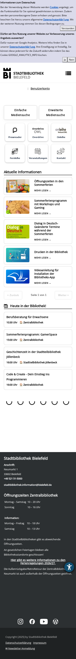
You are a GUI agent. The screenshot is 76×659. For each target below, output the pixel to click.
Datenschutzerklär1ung (56, 19)
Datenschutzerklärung (18, 642)
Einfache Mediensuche (20, 112)
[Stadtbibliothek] (23, 73)
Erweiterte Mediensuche (55, 112)
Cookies (54, 7)
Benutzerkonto (40, 88)
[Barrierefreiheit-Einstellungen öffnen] (69, 567)
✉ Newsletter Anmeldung (20, 648)
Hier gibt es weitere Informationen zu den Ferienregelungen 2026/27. (38, 561)
